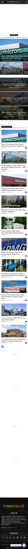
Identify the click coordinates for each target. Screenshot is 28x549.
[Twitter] (21, 537)
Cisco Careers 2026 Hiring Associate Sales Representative (12, 232)
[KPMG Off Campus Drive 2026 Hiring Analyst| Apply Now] (14, 244)
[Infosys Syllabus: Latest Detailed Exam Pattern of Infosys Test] (14, 99)
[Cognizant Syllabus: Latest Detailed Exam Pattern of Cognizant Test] (14, 85)
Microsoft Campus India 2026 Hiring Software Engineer (13, 211)
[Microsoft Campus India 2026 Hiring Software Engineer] (14, 201)
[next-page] (11, 346)
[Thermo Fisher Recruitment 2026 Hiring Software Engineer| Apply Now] (14, 286)
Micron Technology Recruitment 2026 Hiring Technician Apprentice (13, 145)
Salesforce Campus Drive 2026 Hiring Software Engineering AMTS (13, 274)
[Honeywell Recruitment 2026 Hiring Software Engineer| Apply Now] (14, 331)
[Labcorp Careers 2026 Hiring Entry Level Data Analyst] (14, 309)
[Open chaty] (24, 545)
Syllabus (14, 81)
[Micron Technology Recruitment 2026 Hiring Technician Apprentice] (14, 50)
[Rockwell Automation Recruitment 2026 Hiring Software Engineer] (14, 180)
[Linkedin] (10, 537)
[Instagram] (7, 537)
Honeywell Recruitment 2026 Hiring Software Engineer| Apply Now (13, 340)
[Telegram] (17, 537)
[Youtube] (24, 537)
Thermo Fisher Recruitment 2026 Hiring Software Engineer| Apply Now (12, 296)
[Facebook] (3, 537)
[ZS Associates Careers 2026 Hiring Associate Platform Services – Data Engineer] (11, 68)
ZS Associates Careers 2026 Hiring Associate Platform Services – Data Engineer (13, 167)
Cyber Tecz (3, 147)
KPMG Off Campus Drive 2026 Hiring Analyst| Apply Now (11, 253)
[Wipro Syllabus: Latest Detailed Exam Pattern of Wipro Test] (14, 113)
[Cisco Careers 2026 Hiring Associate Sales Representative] (14, 223)
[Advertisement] (14, 19)
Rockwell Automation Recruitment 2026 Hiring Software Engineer (13, 189)
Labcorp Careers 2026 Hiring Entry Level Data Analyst (13, 319)
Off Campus (4, 53)
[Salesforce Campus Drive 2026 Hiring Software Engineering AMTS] (14, 265)
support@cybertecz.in (12, 527)
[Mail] (14, 537)
